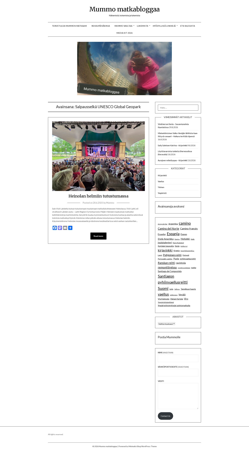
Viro (186, 299)
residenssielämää (184, 268)
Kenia (177, 246)
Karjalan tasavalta (166, 246)
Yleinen (161, 187)
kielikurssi (184, 246)
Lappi (160, 255)
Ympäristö (162, 193)
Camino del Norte (168, 228)
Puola (176, 258)
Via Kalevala (163, 299)
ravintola (181, 262)
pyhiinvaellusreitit (188, 259)
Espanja (173, 233)
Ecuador (162, 234)
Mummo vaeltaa (123, 26)
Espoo (184, 234)
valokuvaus (174, 295)
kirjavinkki (165, 250)
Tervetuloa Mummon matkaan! (69, 26)
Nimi (165, 352)
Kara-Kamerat (178, 243)
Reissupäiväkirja (101, 26)
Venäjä (182, 294)
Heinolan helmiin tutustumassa (98, 196)
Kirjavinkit (162, 175)
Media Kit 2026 (124, 33)
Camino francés (189, 228)
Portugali (186, 255)
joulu (192, 239)
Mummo (110, 202)
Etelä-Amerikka (166, 239)
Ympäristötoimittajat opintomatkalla (174, 305)
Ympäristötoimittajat (166, 302)
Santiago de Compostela (170, 271)
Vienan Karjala (176, 299)
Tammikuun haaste (188, 289)
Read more (98, 236)
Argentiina (173, 224)
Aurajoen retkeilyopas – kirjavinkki (172, 160)
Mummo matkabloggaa (124, 9)
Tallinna (177, 289)
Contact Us (165, 416)
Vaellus (161, 181)
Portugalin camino (165, 259)
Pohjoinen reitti (172, 254)
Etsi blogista (187, 26)
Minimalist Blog (135, 446)
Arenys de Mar (162, 224)
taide (171, 289)
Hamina (177, 239)
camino (185, 223)
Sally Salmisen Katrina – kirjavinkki (172, 145)
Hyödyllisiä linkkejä (164, 26)
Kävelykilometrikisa (187, 251)
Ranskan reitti (166, 262)
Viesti (161, 381)
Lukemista (142, 26)
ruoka (193, 267)
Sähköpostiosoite (173, 367)
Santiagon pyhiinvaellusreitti (173, 279)
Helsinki (185, 238)
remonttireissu (167, 267)
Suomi (163, 288)
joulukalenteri (165, 242)
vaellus (163, 294)
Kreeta (177, 250)
